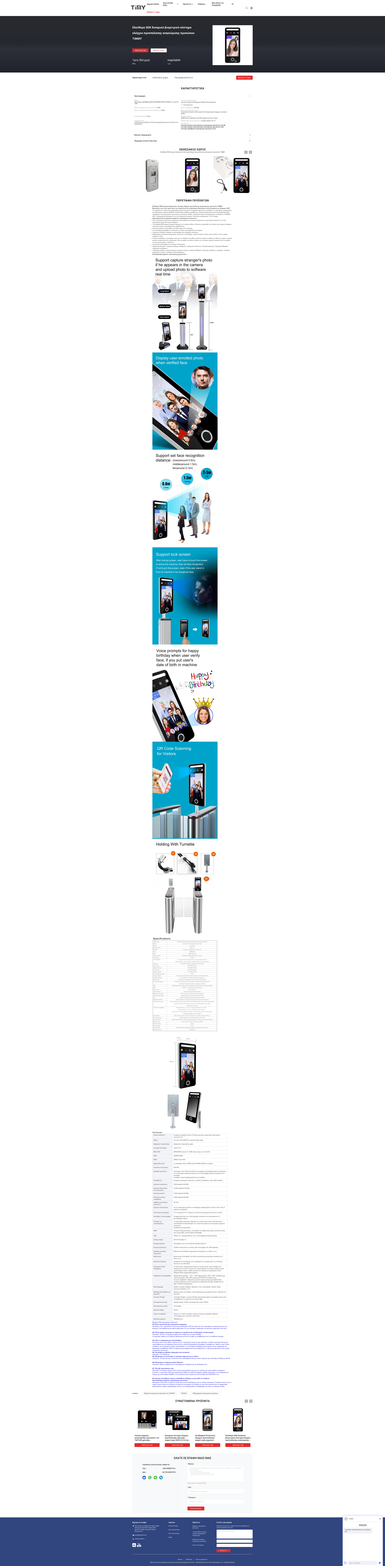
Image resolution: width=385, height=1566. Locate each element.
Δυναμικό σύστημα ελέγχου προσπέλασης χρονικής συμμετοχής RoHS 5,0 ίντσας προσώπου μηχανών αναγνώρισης (177, 1440)
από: (189, 1487)
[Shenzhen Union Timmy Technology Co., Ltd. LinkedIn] (134, 1545)
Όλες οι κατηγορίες (198, 1545)
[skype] (161, 1477)
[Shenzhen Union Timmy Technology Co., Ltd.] (138, 7)
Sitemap (180, 1559)
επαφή (170, 1537)
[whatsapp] (150, 1477)
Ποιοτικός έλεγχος (173, 1533)
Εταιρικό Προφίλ (173, 1526)
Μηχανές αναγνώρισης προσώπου (199, 1527)
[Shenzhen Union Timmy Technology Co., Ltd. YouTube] (139, 1545)
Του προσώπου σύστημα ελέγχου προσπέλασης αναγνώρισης (199, 1533)
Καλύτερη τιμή (140, 50)
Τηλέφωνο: (192, 1497)
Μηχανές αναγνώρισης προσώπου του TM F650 (159, 1393)
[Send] (380, 1563)
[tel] (166, 1477)
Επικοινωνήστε (196, 1508)
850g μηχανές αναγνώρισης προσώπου (205, 1393)
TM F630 (184, 1393)
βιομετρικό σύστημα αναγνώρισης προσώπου (199, 1540)
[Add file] (345, 1563)
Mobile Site (189, 1559)
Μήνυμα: (191, 1464)
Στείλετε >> (223, 1550)
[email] (144, 1477)
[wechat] (155, 1477)
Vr (233, 4)
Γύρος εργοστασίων (174, 1529)
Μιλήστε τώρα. (158, 50)
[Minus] (380, 1519)
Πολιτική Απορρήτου (201, 1559)
